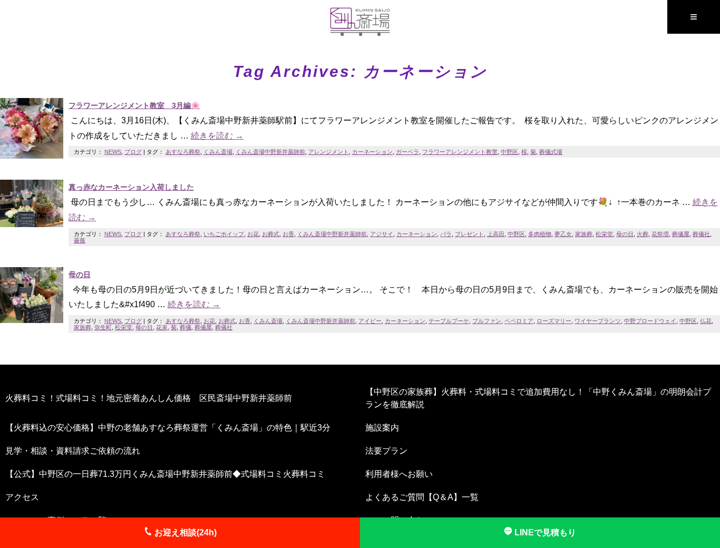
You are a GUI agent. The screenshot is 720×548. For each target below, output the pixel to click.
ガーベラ (407, 152)
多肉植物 (539, 234)
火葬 (642, 234)
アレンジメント (328, 152)
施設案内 (382, 427)
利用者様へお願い (399, 473)
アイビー (370, 321)
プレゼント (469, 234)
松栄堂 (604, 234)
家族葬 (583, 234)
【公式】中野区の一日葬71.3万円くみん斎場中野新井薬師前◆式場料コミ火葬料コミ (165, 473)
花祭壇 (660, 234)
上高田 (495, 234)
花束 (162, 327)
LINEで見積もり (544, 532)
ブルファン (486, 321)
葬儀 (185, 327)
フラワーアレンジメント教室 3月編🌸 (134, 105)
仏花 (706, 321)
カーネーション (372, 152)
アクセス (22, 497)
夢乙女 (563, 234)
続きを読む (217, 135)
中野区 (509, 152)
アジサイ (381, 234)
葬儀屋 (680, 234)
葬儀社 (701, 234)
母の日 (625, 234)
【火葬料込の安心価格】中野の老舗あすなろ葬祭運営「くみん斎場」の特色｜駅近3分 (167, 427)
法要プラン (386, 450)
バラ (446, 234)
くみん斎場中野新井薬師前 (270, 152)
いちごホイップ (223, 234)
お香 (288, 234)
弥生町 (103, 327)
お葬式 (270, 234)
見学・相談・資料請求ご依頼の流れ (72, 450)
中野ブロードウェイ (650, 321)
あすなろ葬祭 (183, 152)
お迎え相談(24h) (184, 532)
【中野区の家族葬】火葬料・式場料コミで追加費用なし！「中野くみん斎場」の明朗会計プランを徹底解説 (538, 398)
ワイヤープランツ (598, 321)
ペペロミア (518, 321)
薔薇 (79, 240)
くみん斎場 (217, 152)
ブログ (133, 152)
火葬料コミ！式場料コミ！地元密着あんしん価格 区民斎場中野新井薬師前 (148, 398)
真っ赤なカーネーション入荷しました (131, 187)
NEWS (112, 152)
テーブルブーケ (449, 321)
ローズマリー (554, 321)
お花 (253, 234)
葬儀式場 (550, 152)
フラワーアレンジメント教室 (460, 152)
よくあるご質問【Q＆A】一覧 (422, 497)
